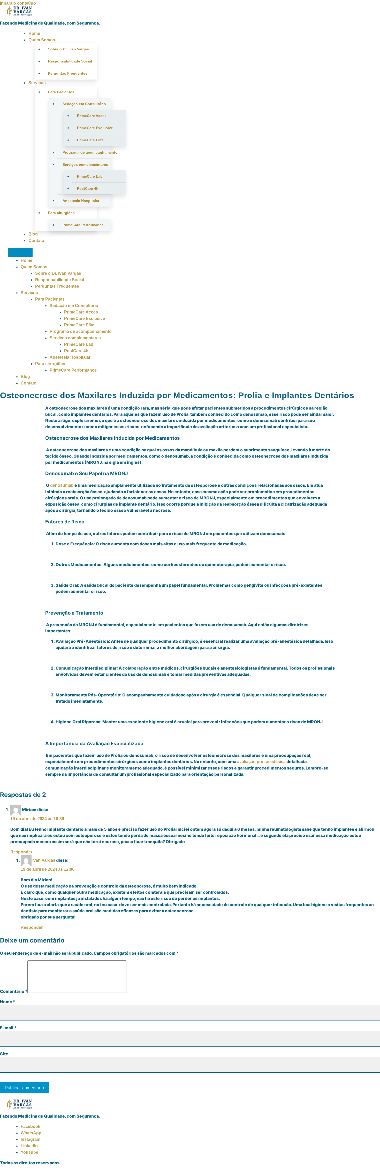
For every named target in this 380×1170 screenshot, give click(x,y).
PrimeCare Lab (90, 176)
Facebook (30, 1126)
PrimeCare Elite (90, 140)
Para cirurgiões (61, 213)
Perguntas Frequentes (67, 73)
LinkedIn (29, 1146)
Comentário (13, 991)
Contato (36, 240)
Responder (21, 852)
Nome (7, 1001)
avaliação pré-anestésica (261, 761)
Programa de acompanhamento (87, 152)
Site (4, 1053)
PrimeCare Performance (83, 225)
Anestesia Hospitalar (81, 201)
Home (34, 33)
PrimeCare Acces (92, 116)
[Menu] (20, 252)
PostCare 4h (87, 188)
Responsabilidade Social (70, 61)
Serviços (37, 83)
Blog (33, 234)
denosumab (62, 485)
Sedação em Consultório (84, 104)
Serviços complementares (85, 164)
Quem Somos (41, 40)
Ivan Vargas (43, 860)
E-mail (8, 1027)
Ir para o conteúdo (18, 3)
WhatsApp (31, 1133)
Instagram (30, 1139)
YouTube (29, 1152)
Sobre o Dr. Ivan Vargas (68, 49)
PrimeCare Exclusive (95, 128)
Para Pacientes (61, 92)
